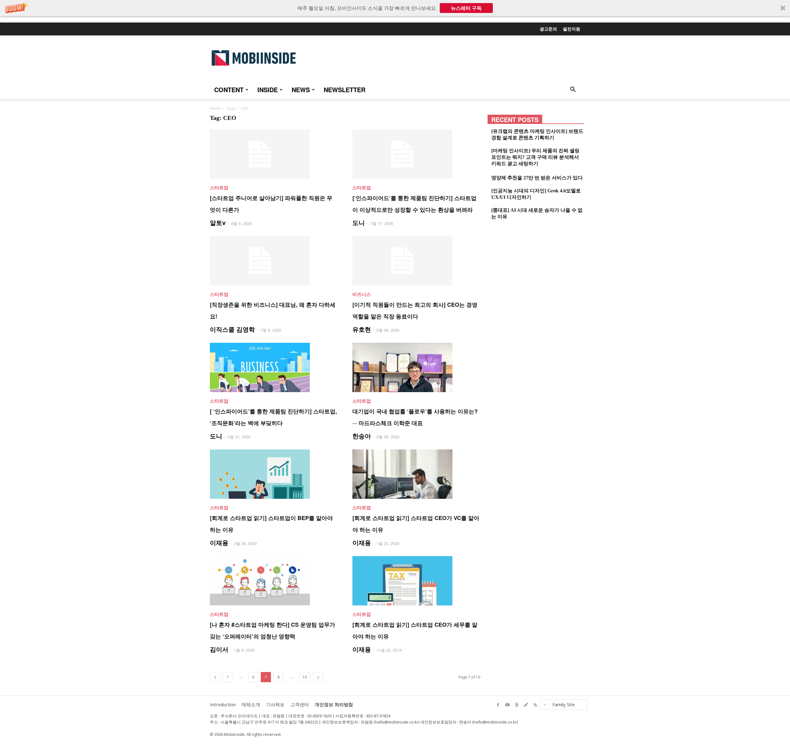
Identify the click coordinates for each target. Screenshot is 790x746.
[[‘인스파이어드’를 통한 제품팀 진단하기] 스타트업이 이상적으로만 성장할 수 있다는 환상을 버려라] (416, 154)
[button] (395, 8)
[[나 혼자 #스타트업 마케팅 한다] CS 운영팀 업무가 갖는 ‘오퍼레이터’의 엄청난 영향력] (274, 580)
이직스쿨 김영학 (232, 329)
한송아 (361, 435)
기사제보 (275, 704)
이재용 (219, 542)
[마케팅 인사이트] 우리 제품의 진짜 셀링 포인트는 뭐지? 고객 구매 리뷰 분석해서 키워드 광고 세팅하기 (535, 157)
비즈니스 (361, 294)
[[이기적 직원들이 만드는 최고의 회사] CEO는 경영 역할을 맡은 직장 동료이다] (416, 260)
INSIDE (267, 89)
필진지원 (571, 29)
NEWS (301, 89)
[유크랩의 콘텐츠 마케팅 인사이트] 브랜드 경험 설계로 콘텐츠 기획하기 (537, 134)
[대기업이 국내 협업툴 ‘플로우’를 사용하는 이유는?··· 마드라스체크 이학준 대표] (416, 367)
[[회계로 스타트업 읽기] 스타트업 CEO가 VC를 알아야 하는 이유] (416, 474)
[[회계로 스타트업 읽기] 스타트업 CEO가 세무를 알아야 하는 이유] (416, 580)
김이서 (219, 649)
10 (304, 677)
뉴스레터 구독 (466, 8)
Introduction (223, 704)
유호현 (361, 329)
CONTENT (228, 89)
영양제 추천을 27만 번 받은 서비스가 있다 (537, 177)
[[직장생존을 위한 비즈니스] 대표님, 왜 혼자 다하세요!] (274, 260)
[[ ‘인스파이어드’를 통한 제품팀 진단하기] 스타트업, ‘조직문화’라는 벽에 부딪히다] (274, 367)
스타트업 (219, 187)
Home (215, 108)
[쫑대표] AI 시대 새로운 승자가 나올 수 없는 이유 (537, 213)
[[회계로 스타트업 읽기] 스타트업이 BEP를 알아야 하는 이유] (274, 474)
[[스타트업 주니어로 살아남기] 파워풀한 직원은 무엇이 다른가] (274, 154)
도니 (358, 222)
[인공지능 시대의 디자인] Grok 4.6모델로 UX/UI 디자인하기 (536, 194)
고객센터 (299, 704)
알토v (218, 222)
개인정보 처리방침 (334, 704)
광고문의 (548, 29)
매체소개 (251, 704)
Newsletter (344, 89)
